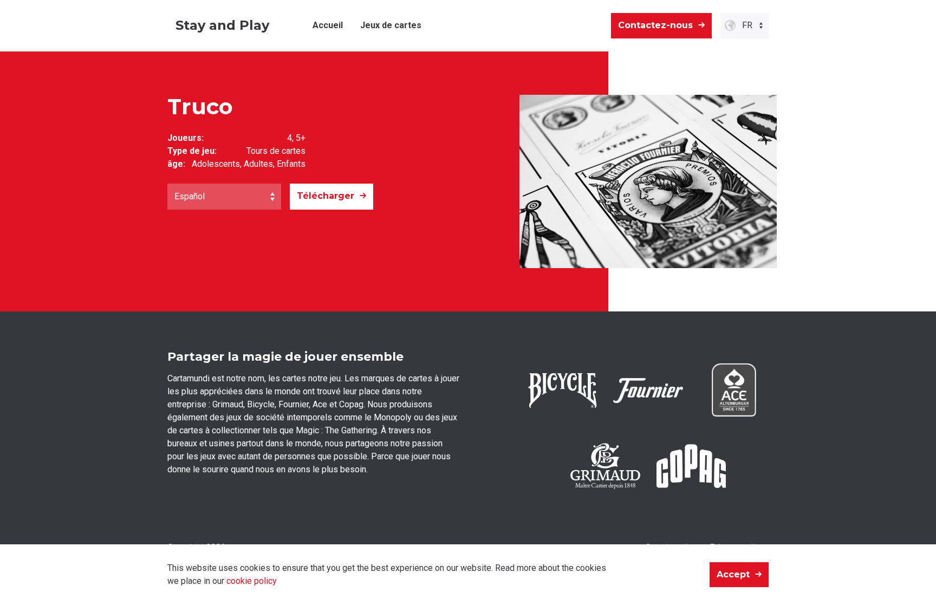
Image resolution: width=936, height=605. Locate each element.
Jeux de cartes (390, 25)
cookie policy (251, 581)
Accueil (328, 25)
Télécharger (325, 196)
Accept (733, 574)
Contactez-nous (655, 25)
